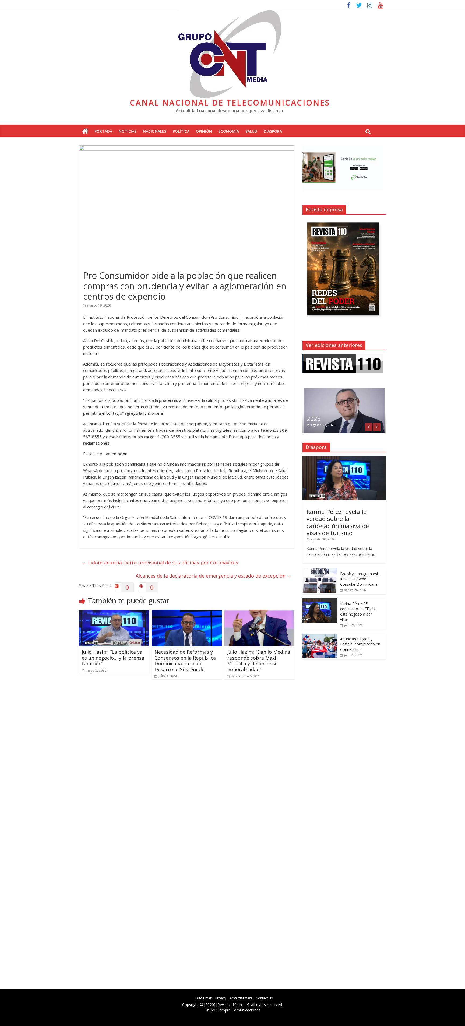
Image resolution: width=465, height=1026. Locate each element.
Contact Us (264, 998)
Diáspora (273, 131)
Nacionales (154, 131)
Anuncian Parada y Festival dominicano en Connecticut (360, 644)
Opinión (204, 131)
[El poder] (344, 389)
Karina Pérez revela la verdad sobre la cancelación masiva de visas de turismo (338, 522)
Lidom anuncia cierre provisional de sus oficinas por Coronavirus (160, 562)
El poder (318, 418)
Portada (103, 131)
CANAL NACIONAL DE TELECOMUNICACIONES (230, 102)
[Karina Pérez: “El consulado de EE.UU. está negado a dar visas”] (319, 601)
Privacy (220, 998)
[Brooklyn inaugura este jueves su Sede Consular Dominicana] (319, 571)
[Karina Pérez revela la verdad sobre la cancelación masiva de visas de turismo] (344, 459)
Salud (251, 131)
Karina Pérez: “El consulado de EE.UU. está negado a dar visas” (358, 611)
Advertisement (241, 998)
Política (181, 131)
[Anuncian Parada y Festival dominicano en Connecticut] (319, 636)
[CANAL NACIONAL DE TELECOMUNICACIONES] (85, 131)
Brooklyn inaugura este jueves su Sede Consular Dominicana (360, 579)
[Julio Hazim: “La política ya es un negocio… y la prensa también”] (114, 613)
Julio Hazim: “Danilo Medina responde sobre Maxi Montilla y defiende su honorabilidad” (258, 661)
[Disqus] (186, 760)
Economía (229, 131)
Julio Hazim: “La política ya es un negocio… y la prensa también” (113, 658)
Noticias (127, 131)
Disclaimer (203, 998)
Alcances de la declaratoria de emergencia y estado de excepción (214, 575)
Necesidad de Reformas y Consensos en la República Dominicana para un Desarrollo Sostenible (185, 661)
